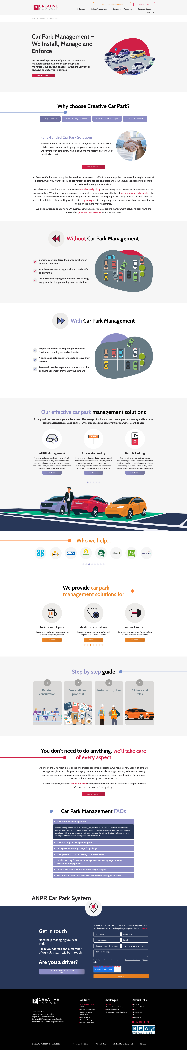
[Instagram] (140, 1022)
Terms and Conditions (132, 960)
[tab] (50, 119)
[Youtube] (133, 1022)
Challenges (80, 9)
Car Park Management (98, 9)
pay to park (90, 200)
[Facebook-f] (144, 1022)
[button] (88, 482)
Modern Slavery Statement (123, 1044)
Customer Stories (144, 9)
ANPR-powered (79, 783)
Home (34, 18)
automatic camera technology (136, 193)
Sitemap (143, 1044)
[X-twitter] (136, 1022)
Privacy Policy (101, 1044)
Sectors (115, 9)
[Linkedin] (148, 1022)
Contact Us (149, 12)
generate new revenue (89, 212)
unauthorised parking (89, 189)
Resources (128, 9)
